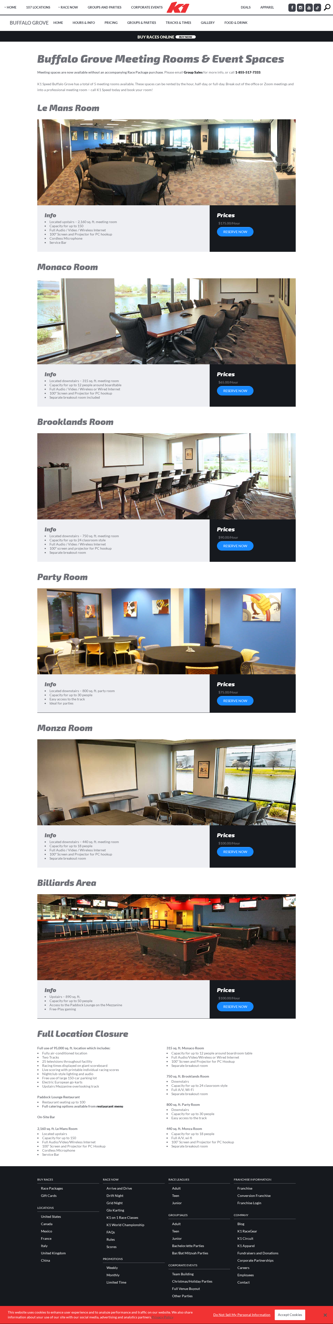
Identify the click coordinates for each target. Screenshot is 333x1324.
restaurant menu (110, 1106)
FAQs (111, 1232)
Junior (177, 1203)
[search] (327, 7)
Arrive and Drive (119, 1188)
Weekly (112, 1267)
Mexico (46, 1231)
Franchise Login (249, 1203)
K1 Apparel (246, 1246)
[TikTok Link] (317, 7)
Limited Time (116, 1282)
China (45, 1260)
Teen (175, 1195)
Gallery (208, 23)
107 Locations (38, 7)
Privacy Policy (162, 1317)
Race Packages (52, 1188)
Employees (245, 1275)
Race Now (69, 7)
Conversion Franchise (254, 1195)
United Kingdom (53, 1253)
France (46, 1238)
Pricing (111, 23)
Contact (243, 1282)
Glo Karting (115, 1210)
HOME (11, 7)
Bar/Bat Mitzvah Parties (190, 1253)
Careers (243, 1267)
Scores (112, 1247)
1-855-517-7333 (247, 72)
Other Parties (182, 1296)
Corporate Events (147, 7)
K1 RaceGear (247, 1231)
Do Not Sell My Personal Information (242, 1315)
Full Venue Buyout (186, 1288)
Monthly (113, 1275)
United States (51, 1216)
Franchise (244, 1188)
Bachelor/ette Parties (188, 1246)
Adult (176, 1188)
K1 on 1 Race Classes (122, 1217)
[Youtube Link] (309, 8)
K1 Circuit (245, 1238)
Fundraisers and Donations (257, 1253)
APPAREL (267, 7)
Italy (44, 1246)
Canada (46, 1224)
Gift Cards (49, 1195)
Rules (111, 1239)
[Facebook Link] (292, 8)
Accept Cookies (290, 1315)
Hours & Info (84, 23)
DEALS (246, 7)
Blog (240, 1224)
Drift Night (115, 1195)
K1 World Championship (125, 1225)
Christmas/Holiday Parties (192, 1281)
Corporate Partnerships (255, 1260)
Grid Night (115, 1203)
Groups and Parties (104, 7)
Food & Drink (236, 23)
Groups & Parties (141, 23)
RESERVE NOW (235, 232)
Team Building (183, 1274)
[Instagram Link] (300, 8)
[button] (325, 1315)
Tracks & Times (178, 23)
